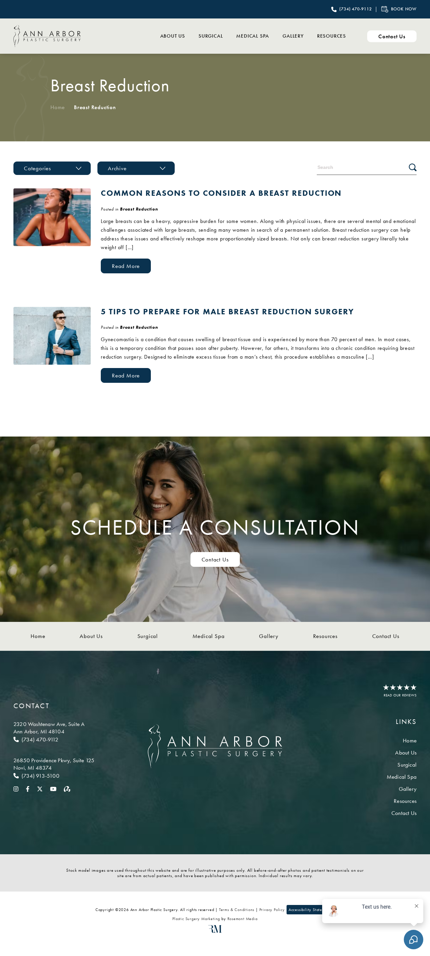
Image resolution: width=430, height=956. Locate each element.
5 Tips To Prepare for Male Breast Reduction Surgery (227, 311)
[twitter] (40, 788)
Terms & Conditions (236, 909)
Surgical (211, 36)
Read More (126, 266)
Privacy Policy (272, 909)
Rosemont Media (242, 918)
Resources (331, 36)
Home (57, 107)
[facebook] (28, 788)
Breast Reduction (139, 209)
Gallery (293, 36)
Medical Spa (252, 36)
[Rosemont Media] (215, 931)
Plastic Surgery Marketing (196, 918)
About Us (172, 36)
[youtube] (53, 788)
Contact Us (215, 559)
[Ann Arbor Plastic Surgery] (47, 36)
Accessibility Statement (310, 909)
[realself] (67, 788)
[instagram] (15, 788)
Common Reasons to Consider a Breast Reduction (221, 193)
